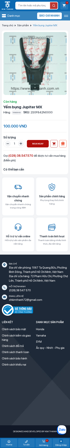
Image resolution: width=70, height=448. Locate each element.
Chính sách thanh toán (15, 352)
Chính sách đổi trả (13, 346)
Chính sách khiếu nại (14, 364)
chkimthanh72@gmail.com (25, 300)
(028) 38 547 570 (20, 290)
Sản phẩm (23, 25)
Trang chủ (7, 25)
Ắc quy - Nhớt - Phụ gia (50, 348)
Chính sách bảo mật (14, 329)
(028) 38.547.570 (20, 155)
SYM (39, 341)
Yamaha (41, 335)
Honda (40, 329)
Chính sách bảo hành (14, 358)
